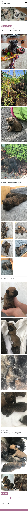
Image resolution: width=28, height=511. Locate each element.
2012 (19, 498)
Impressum (16, 510)
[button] (26, 13)
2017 (12, 498)
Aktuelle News (5, 503)
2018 (9, 498)
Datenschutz (23, 510)
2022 (2, 498)
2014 (15, 498)
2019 (6, 498)
